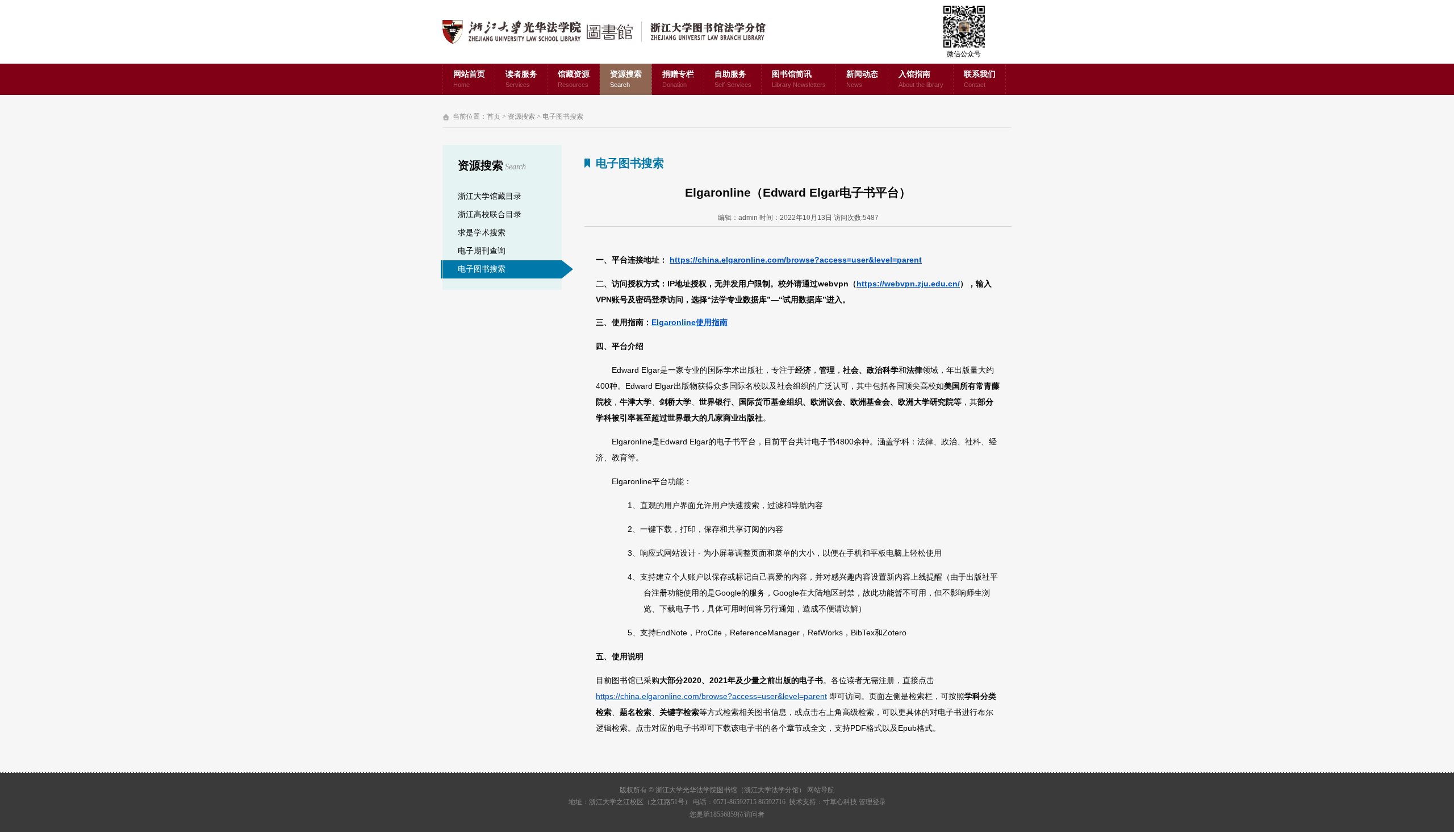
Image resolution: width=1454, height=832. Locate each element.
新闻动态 (862, 79)
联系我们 (980, 79)
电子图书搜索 (562, 116)
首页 (493, 116)
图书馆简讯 (799, 79)
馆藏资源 (574, 79)
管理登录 (872, 802)
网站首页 (469, 79)
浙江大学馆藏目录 (489, 196)
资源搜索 (626, 79)
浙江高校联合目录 (489, 214)
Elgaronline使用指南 (689, 322)
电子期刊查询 (481, 251)
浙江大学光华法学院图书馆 (613, 32)
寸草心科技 (840, 802)
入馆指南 (921, 79)
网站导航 (820, 790)
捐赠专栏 (678, 79)
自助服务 (733, 79)
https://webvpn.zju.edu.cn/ (908, 283)
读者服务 (521, 79)
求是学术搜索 (481, 232)
